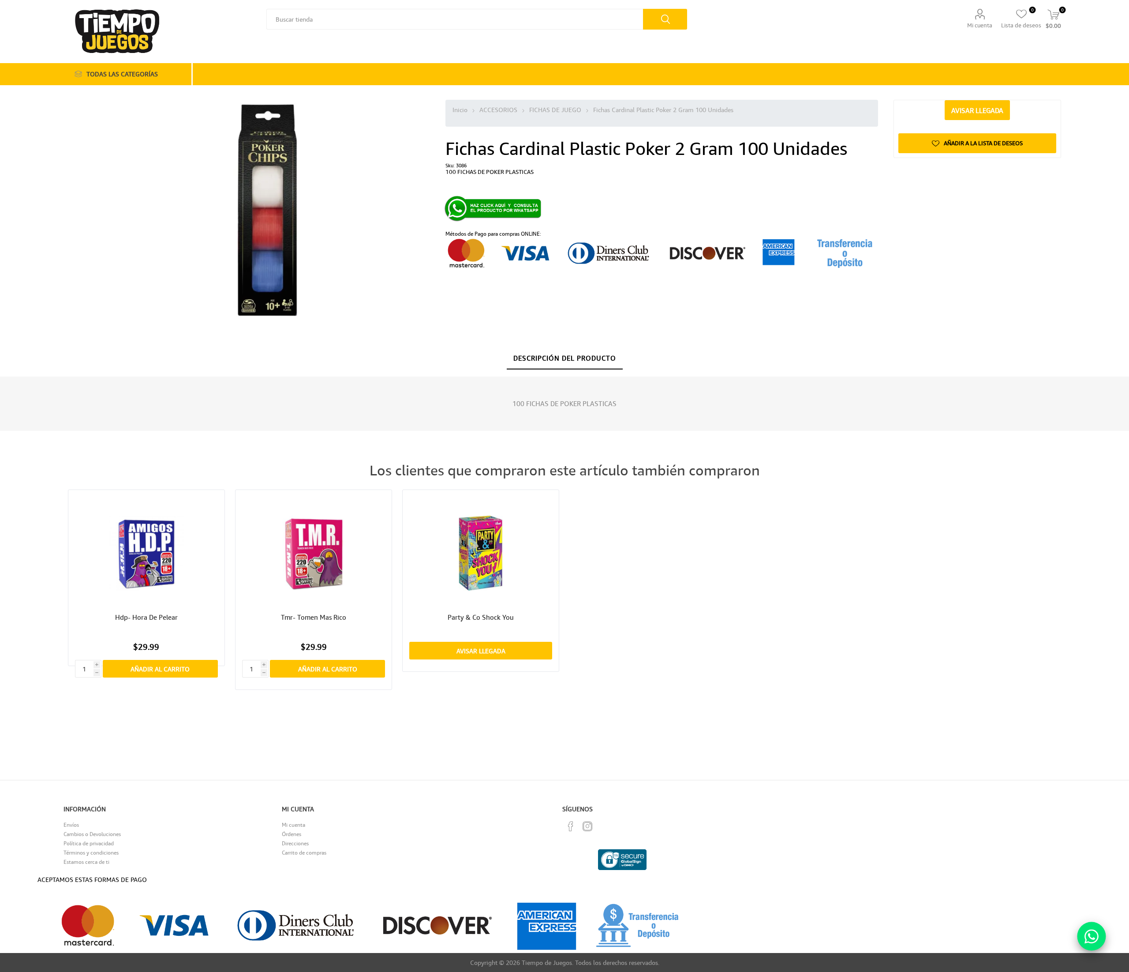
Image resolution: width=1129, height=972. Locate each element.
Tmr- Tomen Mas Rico (313, 617)
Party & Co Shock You (481, 617)
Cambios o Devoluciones (92, 834)
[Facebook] (571, 826)
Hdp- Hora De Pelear (146, 617)
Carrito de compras (304, 852)
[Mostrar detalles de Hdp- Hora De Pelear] (147, 553)
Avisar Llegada (977, 110)
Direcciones (295, 843)
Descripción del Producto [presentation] (564, 358)
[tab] (565, 358)
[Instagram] (587, 826)
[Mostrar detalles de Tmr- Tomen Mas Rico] (314, 553)
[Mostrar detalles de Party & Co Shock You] (481, 553)
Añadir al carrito (160, 669)
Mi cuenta (979, 25)
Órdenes (291, 834)
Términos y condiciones (91, 852)
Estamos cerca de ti (86, 862)
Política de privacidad (89, 843)
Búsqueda (665, 19)
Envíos (71, 824)
